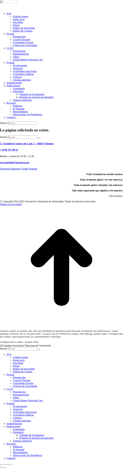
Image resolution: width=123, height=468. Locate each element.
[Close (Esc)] (1, 464)
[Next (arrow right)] (4, 467)
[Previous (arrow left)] (1, 467)
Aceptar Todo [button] (31, 342)
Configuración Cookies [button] (11, 342)
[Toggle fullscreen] (7, 464)
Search (3, 123)
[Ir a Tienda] (61, 328)
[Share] (4, 464)
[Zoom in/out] (11, 464)
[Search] (39, 137)
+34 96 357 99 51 (9, 149)
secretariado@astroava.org (14, 162)
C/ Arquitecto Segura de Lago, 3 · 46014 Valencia (26, 143)
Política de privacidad (11, 204)
